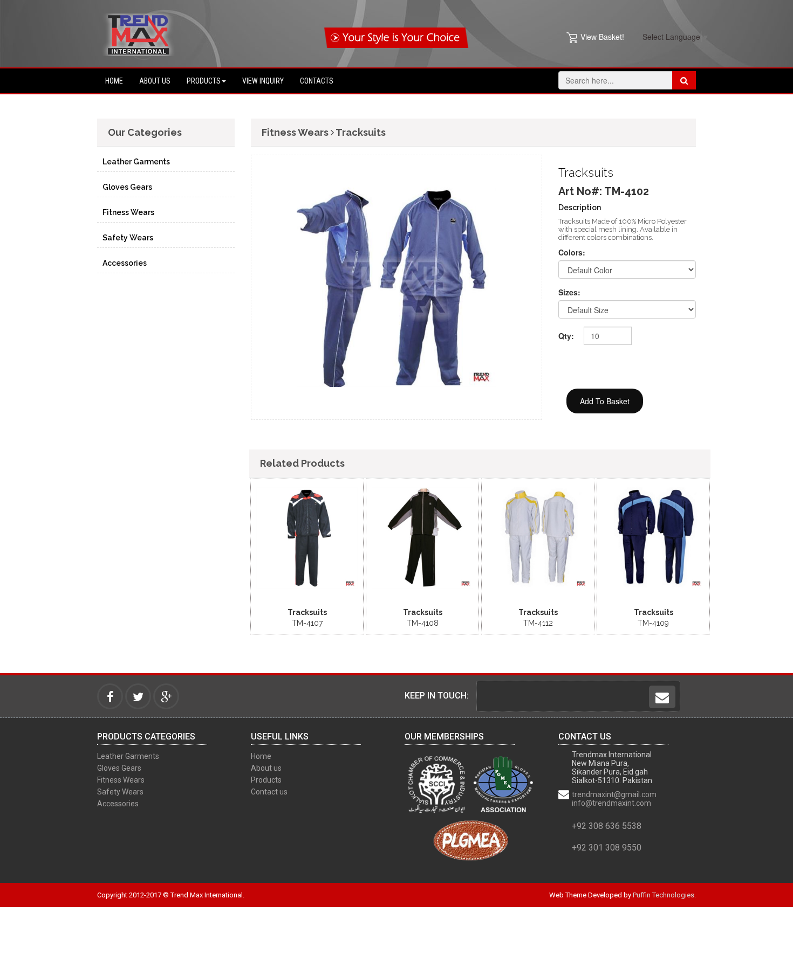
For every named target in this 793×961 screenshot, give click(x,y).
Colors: (571, 252)
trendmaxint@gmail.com (614, 794)
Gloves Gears (127, 187)
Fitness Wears (128, 212)
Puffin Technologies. (664, 895)
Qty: (566, 335)
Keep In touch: (437, 695)
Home (114, 81)
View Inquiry (263, 81)
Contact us (269, 791)
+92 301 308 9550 (606, 847)
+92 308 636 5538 (606, 826)
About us (154, 81)
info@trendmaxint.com (611, 803)
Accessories (124, 263)
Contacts (316, 81)
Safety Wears (127, 237)
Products (204, 81)
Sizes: (569, 292)
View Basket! (602, 36)
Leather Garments (136, 161)
